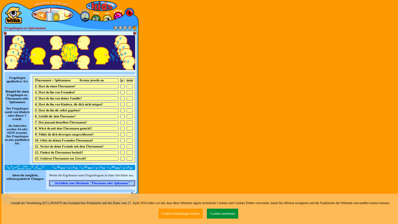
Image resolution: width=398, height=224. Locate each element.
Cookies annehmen (222, 213)
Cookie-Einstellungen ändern (180, 213)
